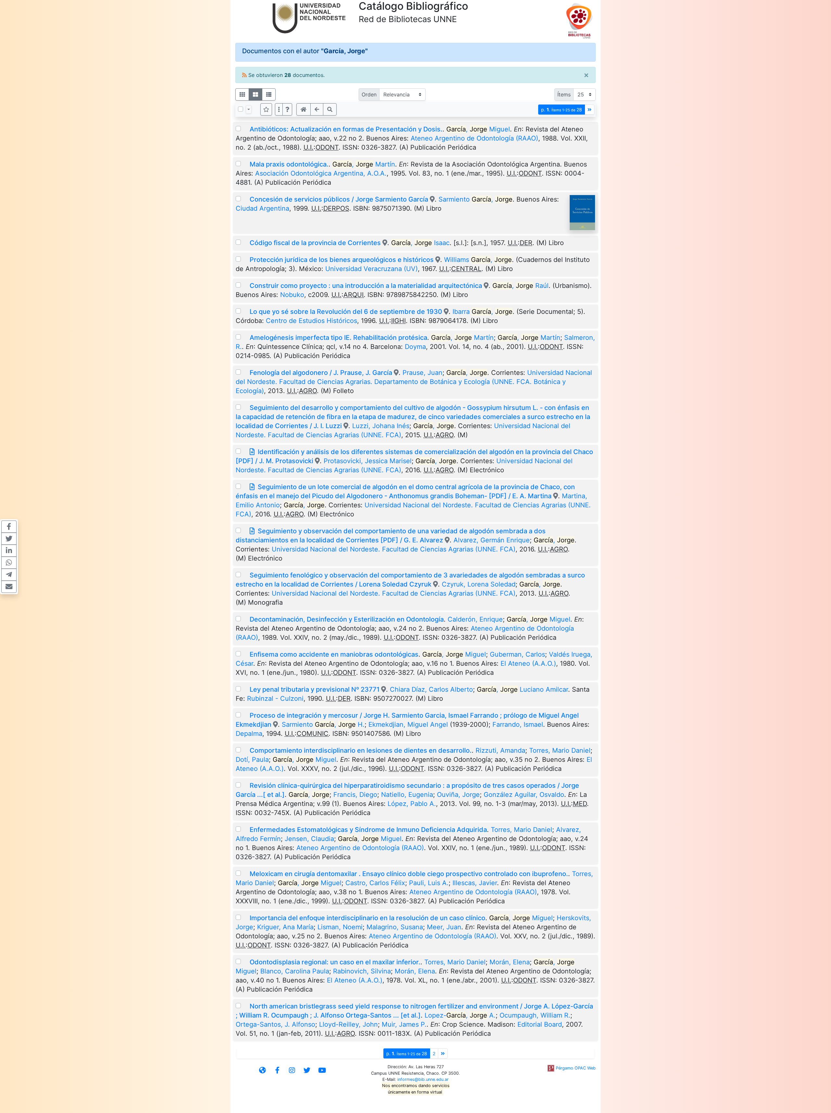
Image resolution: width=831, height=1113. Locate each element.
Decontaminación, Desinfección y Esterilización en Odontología (347, 619)
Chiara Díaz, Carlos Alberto (431, 689)
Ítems (564, 94)
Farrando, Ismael (517, 724)
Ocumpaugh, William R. (535, 1015)
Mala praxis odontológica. (289, 164)
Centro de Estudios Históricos (311, 321)
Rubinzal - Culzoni (275, 698)
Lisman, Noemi (340, 927)
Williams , (478, 260)
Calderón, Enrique (475, 619)
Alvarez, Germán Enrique (491, 540)
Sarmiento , (476, 199)
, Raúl (520, 286)
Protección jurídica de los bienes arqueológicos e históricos (342, 260)
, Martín (363, 164)
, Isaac (420, 243)
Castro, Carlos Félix (375, 883)
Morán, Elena (510, 962)
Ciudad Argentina (262, 208)
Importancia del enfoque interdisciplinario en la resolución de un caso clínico (367, 918)
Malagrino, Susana (394, 927)
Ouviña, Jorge (458, 794)
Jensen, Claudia (309, 839)
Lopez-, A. (460, 1015)
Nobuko (292, 295)
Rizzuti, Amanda (500, 750)
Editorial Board (539, 1024)
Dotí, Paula (252, 759)
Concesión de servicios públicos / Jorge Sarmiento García (339, 199)
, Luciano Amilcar (522, 689)
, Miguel (478, 129)
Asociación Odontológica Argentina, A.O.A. (321, 173)
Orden (369, 94)
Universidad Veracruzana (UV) (371, 269)
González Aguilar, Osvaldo (524, 794)
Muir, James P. (404, 1024)
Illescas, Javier (475, 883)
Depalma (249, 733)
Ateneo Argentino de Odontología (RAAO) (474, 138)
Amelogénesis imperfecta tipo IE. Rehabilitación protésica (338, 337)
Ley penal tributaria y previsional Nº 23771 (314, 689)
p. (561, 109)
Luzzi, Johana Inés (380, 426)
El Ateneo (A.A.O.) (528, 663)
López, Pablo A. (412, 804)
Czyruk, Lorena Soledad (478, 584)
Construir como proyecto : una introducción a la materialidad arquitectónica (366, 286)
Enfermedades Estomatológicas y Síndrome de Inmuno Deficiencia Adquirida (368, 830)
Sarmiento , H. (323, 724)
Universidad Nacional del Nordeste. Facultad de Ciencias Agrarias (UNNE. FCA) (393, 549)
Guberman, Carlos (517, 654)
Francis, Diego (355, 794)
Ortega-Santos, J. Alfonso (275, 1024)
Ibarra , (483, 311)
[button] (287, 109)
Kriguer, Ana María (285, 927)
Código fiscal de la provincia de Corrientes (315, 243)
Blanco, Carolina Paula (294, 971)
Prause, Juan (422, 373)
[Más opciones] (279, 109)
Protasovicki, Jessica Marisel (368, 461)
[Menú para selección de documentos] (249, 109)
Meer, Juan (444, 927)
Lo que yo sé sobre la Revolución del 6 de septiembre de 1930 (346, 311)
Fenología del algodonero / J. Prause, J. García (321, 373)
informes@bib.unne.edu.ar (423, 1079)
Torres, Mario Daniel (559, 750)
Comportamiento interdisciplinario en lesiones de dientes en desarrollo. (361, 750)
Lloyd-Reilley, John (348, 1024)
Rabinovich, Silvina (362, 971)
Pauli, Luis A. (429, 883)
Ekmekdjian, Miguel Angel (408, 724)
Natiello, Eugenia (407, 794)
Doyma (415, 347)
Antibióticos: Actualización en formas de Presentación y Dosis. (346, 129)
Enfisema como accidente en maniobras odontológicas (334, 654)
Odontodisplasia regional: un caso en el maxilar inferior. (335, 962)
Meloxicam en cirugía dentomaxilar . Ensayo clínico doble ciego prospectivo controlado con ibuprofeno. (409, 874)
